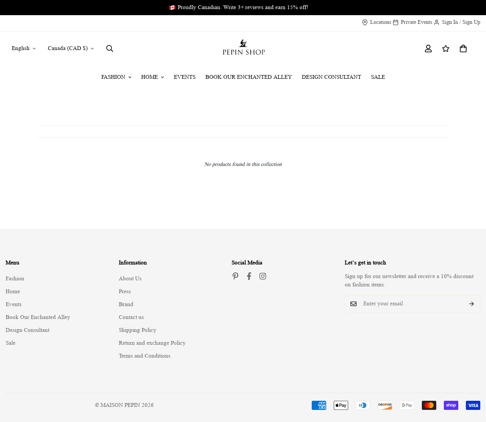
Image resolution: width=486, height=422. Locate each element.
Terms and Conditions (144, 356)
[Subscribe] (471, 304)
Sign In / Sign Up (461, 22)
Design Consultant (331, 77)
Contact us (131, 317)
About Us (130, 278)
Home (149, 77)
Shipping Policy (137, 330)
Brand (126, 304)
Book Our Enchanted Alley (248, 77)
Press (125, 291)
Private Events (416, 22)
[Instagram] (263, 276)
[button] (463, 48)
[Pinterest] (235, 276)
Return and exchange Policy (152, 343)
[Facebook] (249, 276)
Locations (380, 22)
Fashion (113, 77)
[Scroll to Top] (471, 380)
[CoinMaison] (243, 48)
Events (185, 77)
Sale (378, 77)
